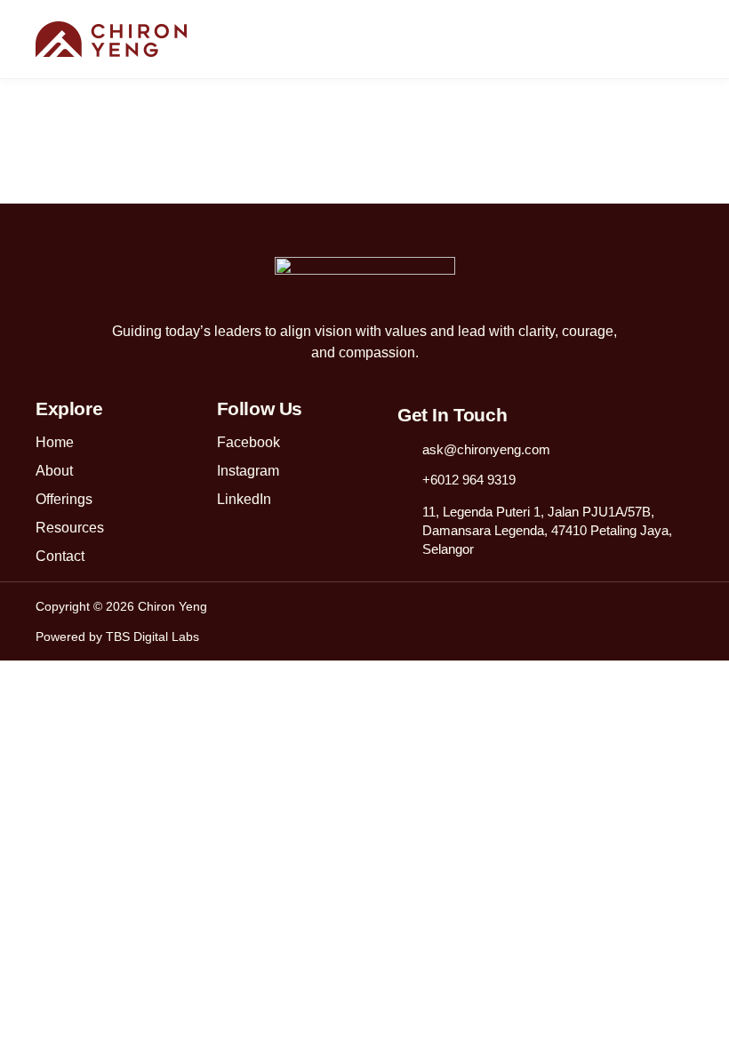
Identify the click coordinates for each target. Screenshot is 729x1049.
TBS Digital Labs (152, 636)
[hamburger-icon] (685, 40)
